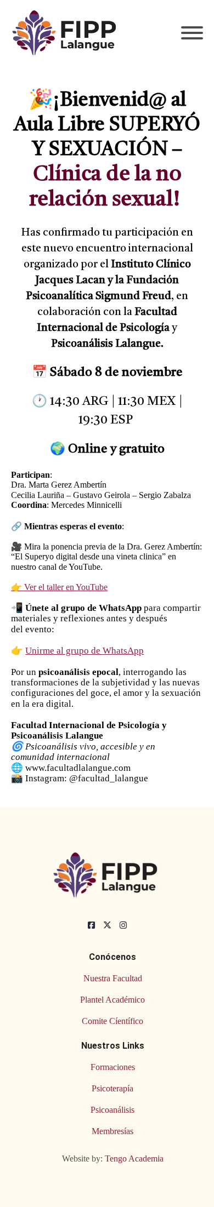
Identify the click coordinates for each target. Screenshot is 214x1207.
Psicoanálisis (112, 1109)
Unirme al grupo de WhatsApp (84, 650)
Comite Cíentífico (112, 1021)
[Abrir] (192, 32)
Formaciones (113, 1067)
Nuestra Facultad (112, 978)
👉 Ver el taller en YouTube (59, 587)
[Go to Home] (66, 33)
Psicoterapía (112, 1088)
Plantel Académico (112, 999)
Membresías (112, 1131)
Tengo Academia (134, 1158)
